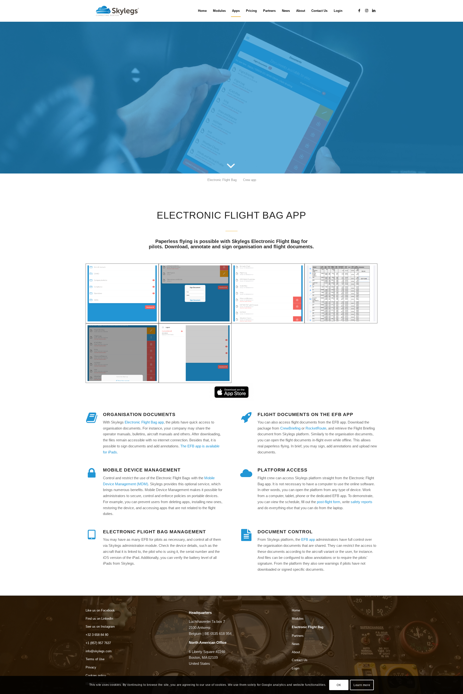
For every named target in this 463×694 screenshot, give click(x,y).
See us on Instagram (100, 626)
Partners (298, 636)
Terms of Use (95, 659)
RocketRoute (316, 428)
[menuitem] (202, 10)
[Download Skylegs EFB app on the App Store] (231, 392)
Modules (298, 618)
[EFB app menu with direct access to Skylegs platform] (195, 353)
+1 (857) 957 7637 (98, 643)
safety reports (361, 502)
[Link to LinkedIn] (373, 10)
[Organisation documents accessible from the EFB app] (122, 293)
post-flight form (328, 502)
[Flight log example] (341, 293)
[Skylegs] (119, 10)
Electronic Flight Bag (307, 627)
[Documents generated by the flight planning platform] (268, 293)
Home (296, 610)
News (296, 644)
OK (339, 685)
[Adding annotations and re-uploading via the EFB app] (122, 353)
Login (295, 668)
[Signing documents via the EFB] (195, 293)
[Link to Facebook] (359, 10)
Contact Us (299, 660)
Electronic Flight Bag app (144, 422)
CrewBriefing (290, 428)
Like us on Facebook (100, 610)
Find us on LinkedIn (99, 618)
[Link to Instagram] (366, 10)
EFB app (308, 539)
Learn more (362, 685)
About (296, 652)
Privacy (91, 667)
